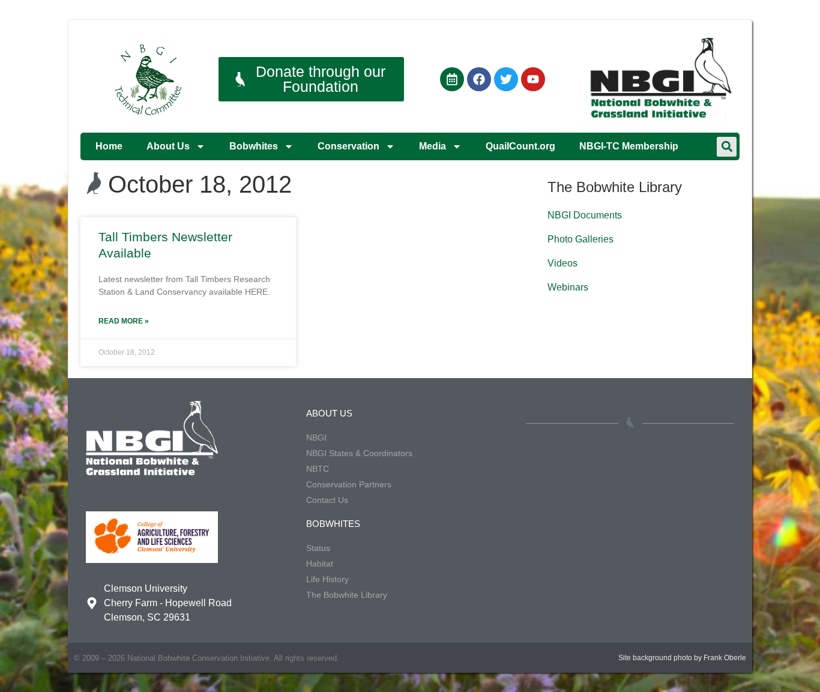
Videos (562, 263)
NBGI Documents (584, 215)
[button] (727, 147)
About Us (168, 146)
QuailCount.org (520, 146)
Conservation (348, 146)
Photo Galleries (580, 239)
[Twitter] (506, 79)
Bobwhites (253, 146)
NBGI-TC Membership (628, 146)
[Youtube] (533, 79)
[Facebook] (479, 79)
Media (432, 146)
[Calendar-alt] (452, 79)
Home (108, 146)
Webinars (567, 287)
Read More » (123, 321)
